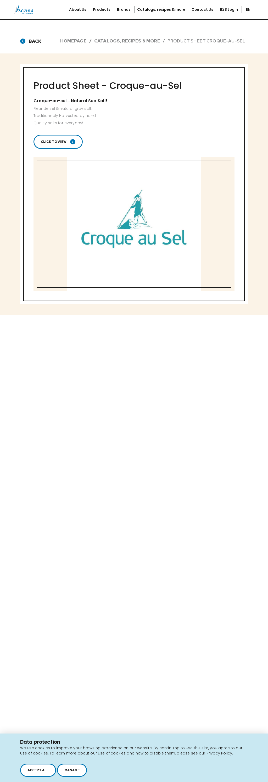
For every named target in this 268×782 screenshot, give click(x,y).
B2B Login (229, 9)
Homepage (73, 41)
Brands (124, 9)
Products (102, 9)
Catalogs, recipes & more (161, 9)
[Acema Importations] (23, 13)
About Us (78, 9)
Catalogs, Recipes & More (127, 41)
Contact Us (203, 9)
